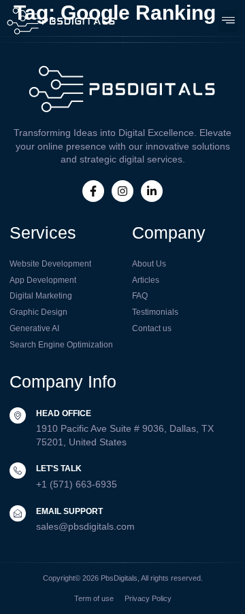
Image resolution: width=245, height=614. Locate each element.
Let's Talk (59, 468)
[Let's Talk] (18, 470)
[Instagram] (122, 191)
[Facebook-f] (93, 191)
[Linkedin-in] (152, 191)
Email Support (69, 511)
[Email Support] (18, 513)
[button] (229, 20)
